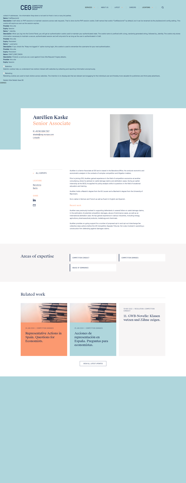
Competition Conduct (80, 258)
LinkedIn (36, 138)
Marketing (8, 73)
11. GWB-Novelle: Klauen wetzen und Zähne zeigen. (142, 318)
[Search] (162, 7)
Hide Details (13, 80)
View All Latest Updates (93, 364)
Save (19, 80)
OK (23, 80)
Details (5, 80)
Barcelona (37, 185)
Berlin (35, 188)
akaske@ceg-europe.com (43, 134)
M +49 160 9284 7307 (41, 131)
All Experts (41, 173)
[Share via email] (34, 205)
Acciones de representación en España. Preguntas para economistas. (91, 339)
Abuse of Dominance (80, 268)
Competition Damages (129, 258)
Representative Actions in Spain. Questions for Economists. (43, 337)
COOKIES (3, 83)
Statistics (8, 66)
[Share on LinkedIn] (34, 200)
